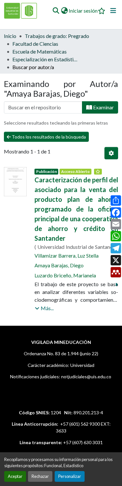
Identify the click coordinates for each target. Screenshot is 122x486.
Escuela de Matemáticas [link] (39, 51)
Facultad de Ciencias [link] (35, 44)
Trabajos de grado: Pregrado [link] (57, 36)
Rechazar (40, 476)
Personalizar (69, 476)
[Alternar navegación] (113, 11)
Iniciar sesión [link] (83, 10)
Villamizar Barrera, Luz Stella (66, 255)
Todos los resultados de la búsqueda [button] (48, 137)
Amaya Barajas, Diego (59, 265)
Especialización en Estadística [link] (44, 59)
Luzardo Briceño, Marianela (65, 275)
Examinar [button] (103, 107)
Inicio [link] (10, 36)
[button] (56, 11)
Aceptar (15, 476)
